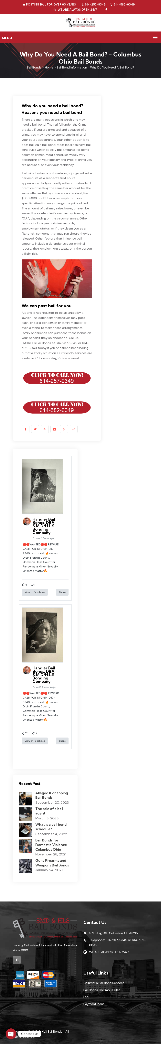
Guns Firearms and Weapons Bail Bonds (52, 862)
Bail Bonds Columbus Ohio (102, 990)
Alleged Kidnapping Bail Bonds (51, 795)
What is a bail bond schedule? (51, 826)
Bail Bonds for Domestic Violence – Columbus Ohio (52, 845)
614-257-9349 (95, 4)
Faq (86, 997)
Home (49, 67)
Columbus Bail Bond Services (103, 983)
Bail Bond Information (72, 67)
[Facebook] (106, 9)
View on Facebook (35, 592)
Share (62, 592)
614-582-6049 (124, 4)
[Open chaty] (11, 1033)
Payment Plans (93, 1004)
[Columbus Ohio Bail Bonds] (80, 22)
